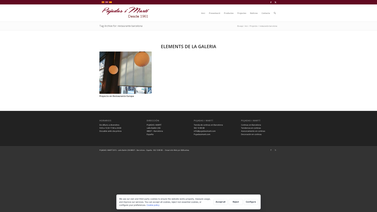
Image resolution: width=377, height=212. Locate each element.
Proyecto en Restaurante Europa (116, 96)
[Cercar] (275, 13)
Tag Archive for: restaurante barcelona (120, 26)
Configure (251, 202)
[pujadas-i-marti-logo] (124, 13)
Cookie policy (153, 205)
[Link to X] (275, 2)
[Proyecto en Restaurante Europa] (125, 73)
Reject (236, 202)
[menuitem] (203, 13)
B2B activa (185, 150)
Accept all (220, 202)
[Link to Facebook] (271, 2)
